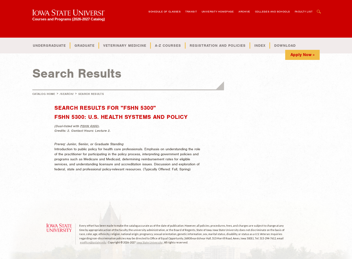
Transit (191, 11)
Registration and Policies (218, 45)
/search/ (67, 94)
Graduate (84, 45)
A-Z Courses (168, 45)
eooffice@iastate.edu (93, 242)
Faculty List (304, 11)
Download (285, 45)
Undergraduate (49, 45)
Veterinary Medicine (124, 45)
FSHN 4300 (89, 126)
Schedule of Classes (164, 11)
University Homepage (218, 11)
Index (260, 45)
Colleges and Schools (272, 11)
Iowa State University (149, 242)
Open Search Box (319, 9)
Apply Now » (302, 54)
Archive (244, 11)
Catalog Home (43, 94)
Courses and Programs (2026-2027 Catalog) (68, 19)
